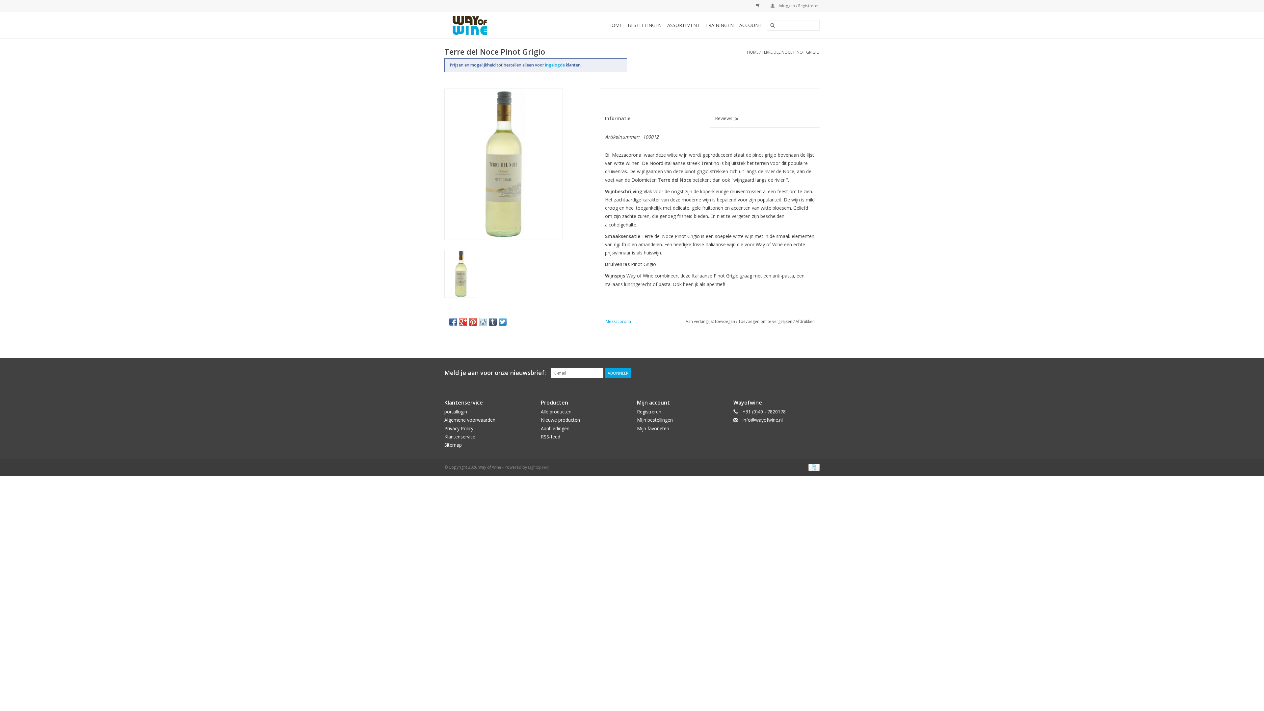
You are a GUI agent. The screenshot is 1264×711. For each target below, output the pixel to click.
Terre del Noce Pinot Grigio (791, 52)
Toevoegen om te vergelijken (765, 321)
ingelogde (555, 65)
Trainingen (719, 25)
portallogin (455, 411)
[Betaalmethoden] (813, 467)
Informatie (617, 118)
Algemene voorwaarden (469, 420)
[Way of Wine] (480, 25)
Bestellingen (645, 25)
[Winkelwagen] (756, 6)
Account (750, 25)
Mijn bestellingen (655, 420)
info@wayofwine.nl (763, 420)
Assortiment (683, 25)
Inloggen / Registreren (799, 6)
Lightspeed (538, 467)
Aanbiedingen (555, 428)
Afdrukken (805, 321)
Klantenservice (459, 437)
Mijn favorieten (653, 428)
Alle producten (556, 411)
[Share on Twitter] (503, 322)
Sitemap (453, 445)
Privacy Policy (458, 428)
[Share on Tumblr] (493, 322)
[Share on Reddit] (483, 322)
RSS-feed (550, 437)
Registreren (649, 411)
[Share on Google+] (463, 322)
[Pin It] (473, 322)
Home (615, 25)
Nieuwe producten (560, 420)
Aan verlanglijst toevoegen (710, 321)
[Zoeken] (772, 25)
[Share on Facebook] (453, 322)
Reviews (726, 118)
